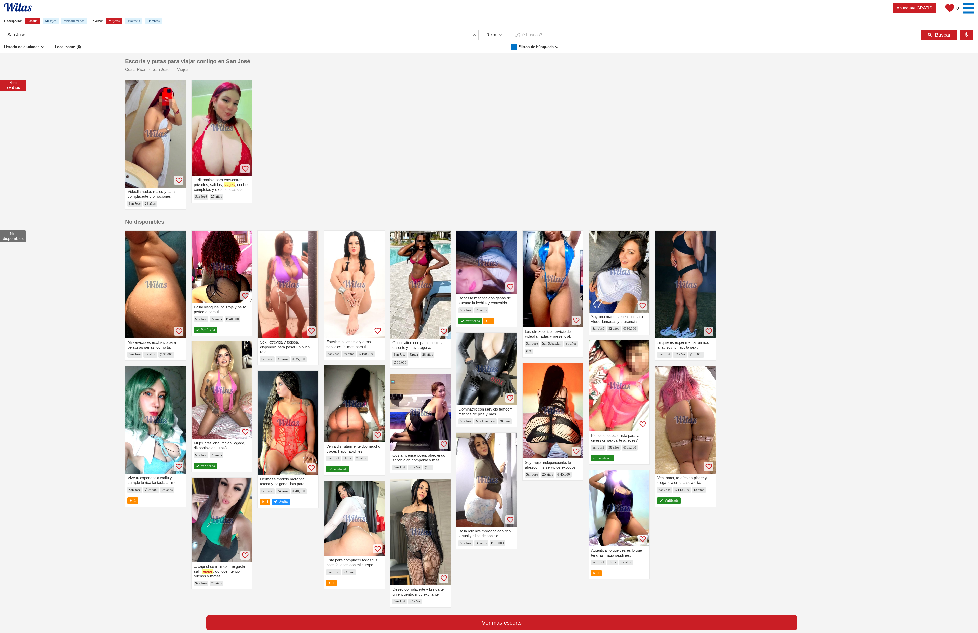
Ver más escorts (502, 622)
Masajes (50, 21)
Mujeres (114, 21)
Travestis (133, 21)
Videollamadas (74, 21)
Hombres (153, 21)
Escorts (32, 21)
